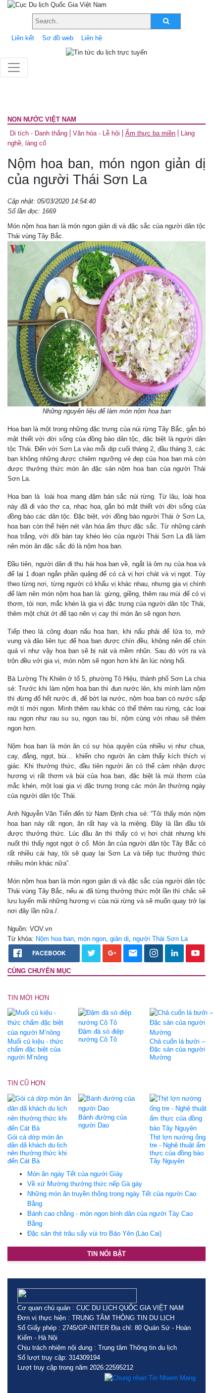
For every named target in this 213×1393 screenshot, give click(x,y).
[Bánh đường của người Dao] (110, 1103)
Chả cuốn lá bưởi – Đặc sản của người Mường (177, 1049)
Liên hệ (91, 38)
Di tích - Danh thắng (38, 133)
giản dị (119, 938)
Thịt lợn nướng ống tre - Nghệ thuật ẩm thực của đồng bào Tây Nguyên (178, 1149)
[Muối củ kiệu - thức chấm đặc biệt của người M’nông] (39, 1022)
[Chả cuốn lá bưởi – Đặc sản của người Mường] (181, 1022)
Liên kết (22, 38)
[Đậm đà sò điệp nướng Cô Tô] (110, 1017)
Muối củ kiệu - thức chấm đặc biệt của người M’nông (35, 1049)
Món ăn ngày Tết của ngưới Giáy (75, 1174)
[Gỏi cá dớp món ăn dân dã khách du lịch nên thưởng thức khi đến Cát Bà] (39, 1113)
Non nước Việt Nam (41, 119)
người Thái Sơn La (160, 938)
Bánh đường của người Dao (102, 1121)
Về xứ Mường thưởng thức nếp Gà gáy (84, 1184)
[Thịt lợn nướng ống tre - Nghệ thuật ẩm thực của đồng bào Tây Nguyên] (181, 1113)
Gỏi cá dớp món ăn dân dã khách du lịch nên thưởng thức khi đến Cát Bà (37, 1149)
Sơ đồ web (57, 38)
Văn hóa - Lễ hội (96, 133)
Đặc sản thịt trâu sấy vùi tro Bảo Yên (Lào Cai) (94, 1233)
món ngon (92, 938)
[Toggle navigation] (14, 67)
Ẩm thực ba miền (150, 133)
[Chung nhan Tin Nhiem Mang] (150, 1378)
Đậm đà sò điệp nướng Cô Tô (100, 1035)
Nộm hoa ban (55, 938)
